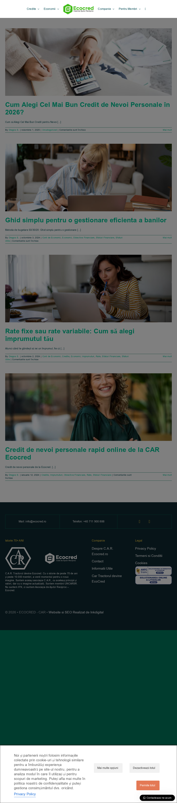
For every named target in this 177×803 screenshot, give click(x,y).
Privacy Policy (25, 794)
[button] (145, 9)
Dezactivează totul (144, 768)
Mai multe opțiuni (107, 768)
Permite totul (147, 785)
